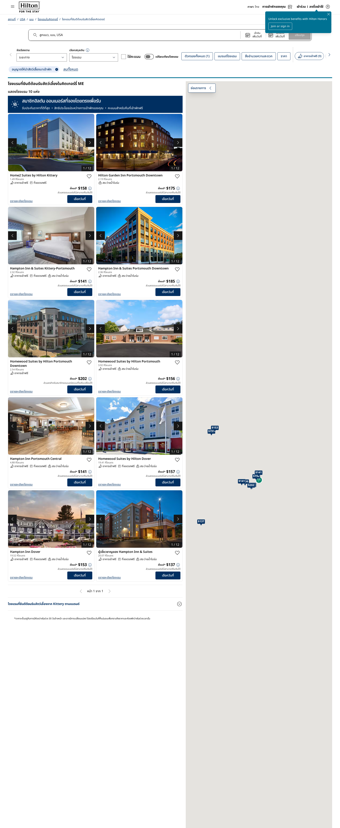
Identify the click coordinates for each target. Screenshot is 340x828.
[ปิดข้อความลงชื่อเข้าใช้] (328, 14)
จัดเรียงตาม (23, 50)
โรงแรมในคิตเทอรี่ (48, 19)
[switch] (149, 56)
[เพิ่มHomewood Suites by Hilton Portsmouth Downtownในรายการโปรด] (89, 362)
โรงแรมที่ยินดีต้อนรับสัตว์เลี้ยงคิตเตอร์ (83, 19)
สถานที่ (12, 19)
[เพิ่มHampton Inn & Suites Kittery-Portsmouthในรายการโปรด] (89, 269)
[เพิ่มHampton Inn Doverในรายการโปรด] (89, 553)
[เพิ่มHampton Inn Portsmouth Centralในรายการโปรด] (89, 460)
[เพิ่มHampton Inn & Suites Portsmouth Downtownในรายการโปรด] (177, 269)
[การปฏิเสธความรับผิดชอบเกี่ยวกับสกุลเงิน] (87, 50)
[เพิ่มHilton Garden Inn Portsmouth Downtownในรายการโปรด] (177, 176)
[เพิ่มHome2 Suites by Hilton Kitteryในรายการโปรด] (89, 176)
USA (22, 19)
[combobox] (134, 35)
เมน (31, 19)
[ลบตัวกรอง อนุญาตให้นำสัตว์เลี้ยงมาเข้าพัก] (57, 69)
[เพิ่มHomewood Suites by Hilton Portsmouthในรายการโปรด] (177, 362)
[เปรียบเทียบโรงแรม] (149, 56)
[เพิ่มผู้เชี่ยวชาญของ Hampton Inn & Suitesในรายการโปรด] (177, 553)
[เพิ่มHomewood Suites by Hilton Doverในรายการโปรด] (177, 460)
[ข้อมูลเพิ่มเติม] (90, 188)
